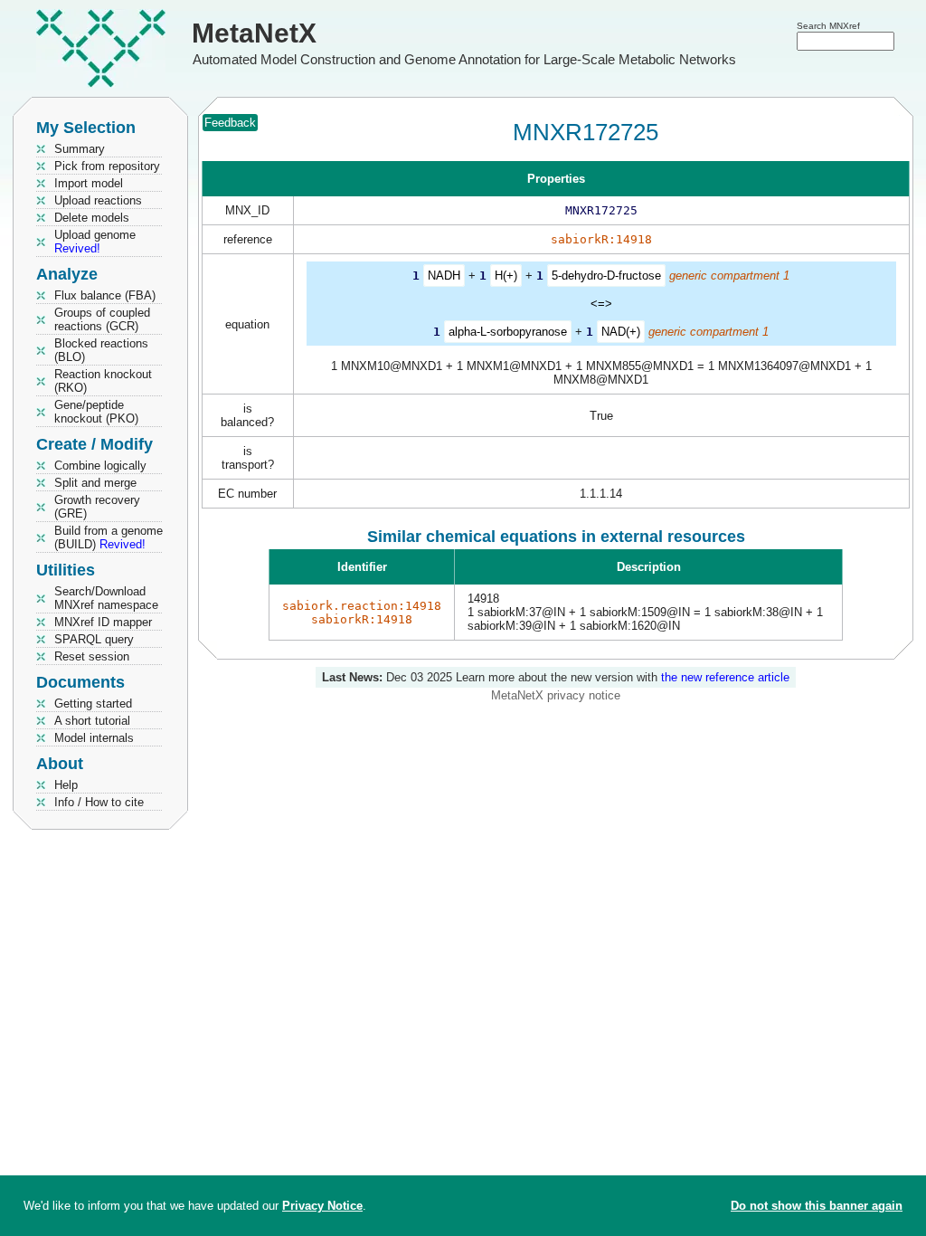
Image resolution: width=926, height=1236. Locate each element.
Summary (79, 149)
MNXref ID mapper (103, 622)
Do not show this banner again (816, 1205)
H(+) (506, 275)
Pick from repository (107, 166)
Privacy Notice (322, 1205)
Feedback (230, 122)
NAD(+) (620, 331)
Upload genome (95, 241)
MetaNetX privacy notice (555, 695)
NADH (444, 275)
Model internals (94, 738)
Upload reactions (98, 200)
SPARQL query (94, 639)
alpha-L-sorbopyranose (508, 331)
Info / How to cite (99, 802)
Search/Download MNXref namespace (106, 598)
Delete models (91, 217)
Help (66, 785)
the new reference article (725, 677)
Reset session (91, 656)
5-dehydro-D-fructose (606, 275)
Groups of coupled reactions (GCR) (102, 319)
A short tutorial (92, 720)
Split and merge (95, 483)
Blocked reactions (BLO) (101, 350)
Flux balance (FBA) (105, 295)
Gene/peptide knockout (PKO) (96, 411)
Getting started (93, 703)
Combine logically (100, 465)
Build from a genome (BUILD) (108, 537)
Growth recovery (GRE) (97, 506)
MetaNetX (254, 33)
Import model (88, 183)
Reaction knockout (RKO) (103, 381)
